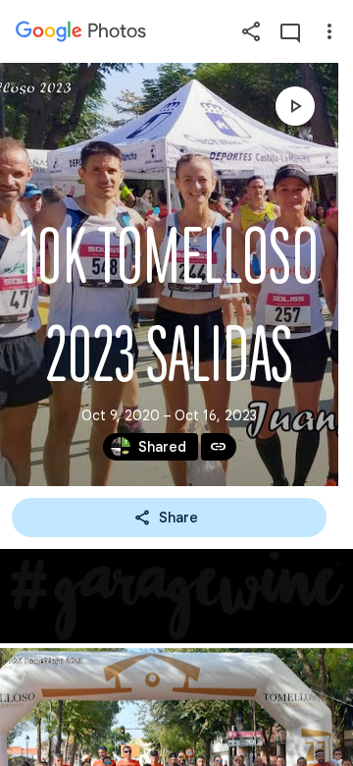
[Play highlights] (295, 106)
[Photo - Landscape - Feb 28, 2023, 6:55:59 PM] (176, 596)
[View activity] (290, 31)
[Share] (251, 31)
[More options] (329, 31)
